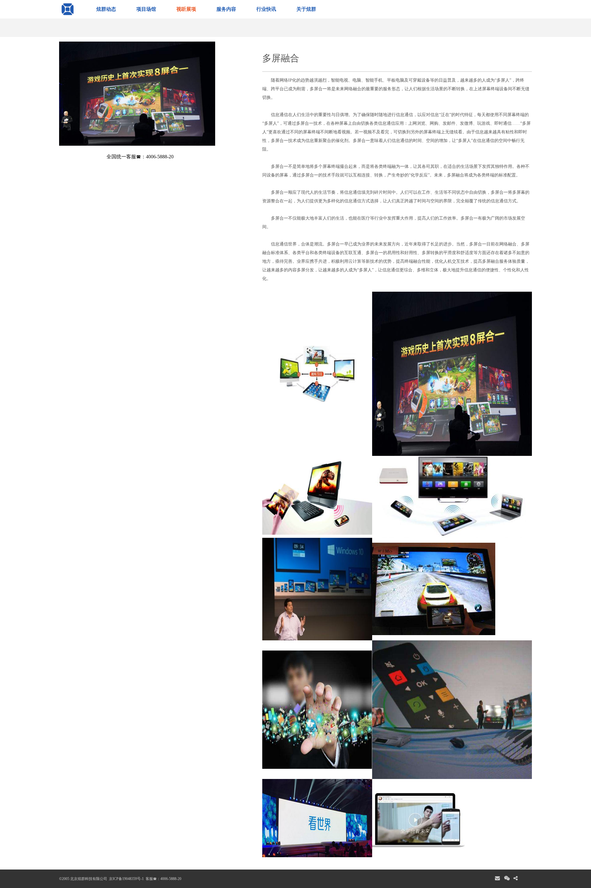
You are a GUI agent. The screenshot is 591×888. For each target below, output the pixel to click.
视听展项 (186, 9)
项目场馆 (146, 9)
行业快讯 (266, 9)
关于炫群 (306, 9)
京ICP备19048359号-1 (126, 879)
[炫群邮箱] (497, 878)
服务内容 (226, 9)
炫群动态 (106, 9)
